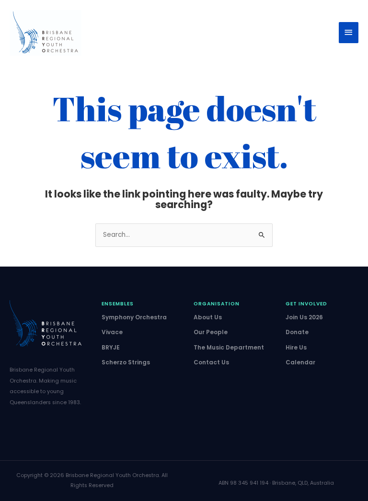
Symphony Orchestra (134, 317)
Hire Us (296, 347)
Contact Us (211, 362)
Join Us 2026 (304, 317)
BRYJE (111, 347)
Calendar (300, 362)
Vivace (112, 332)
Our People (211, 332)
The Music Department (229, 347)
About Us (208, 317)
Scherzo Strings (126, 362)
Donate (297, 332)
